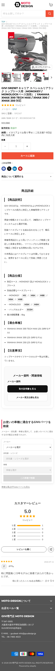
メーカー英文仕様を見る (27, 397)
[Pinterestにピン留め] (20, 168)
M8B (42, 295)
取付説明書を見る (27, 388)
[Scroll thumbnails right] (51, 77)
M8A (33, 295)
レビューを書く (24, 549)
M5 (24, 295)
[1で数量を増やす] (27, 146)
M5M (26, 304)
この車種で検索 (27, 478)
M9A (11, 299)
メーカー (6, 442)
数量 (3, 140)
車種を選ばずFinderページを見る (15, 487)
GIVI (14, 109)
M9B (20, 299)
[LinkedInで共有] (14, 168)
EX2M (30, 309)
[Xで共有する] (9, 168)
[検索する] (50, 13)
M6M (36, 304)
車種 (5, 464)
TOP (3, 22)
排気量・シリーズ (10, 453)
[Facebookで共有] (3, 168)
